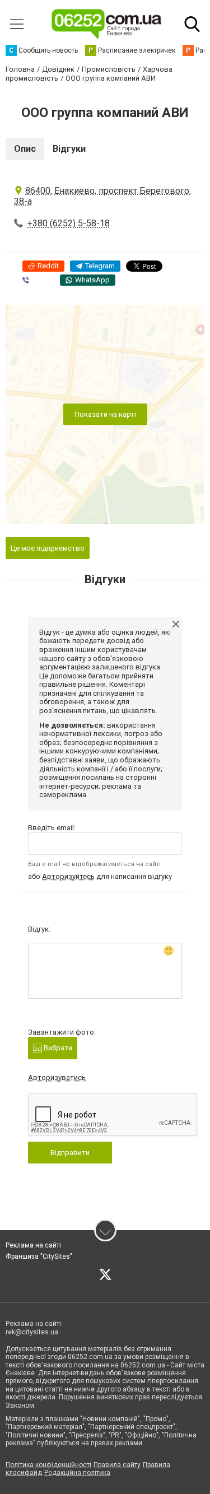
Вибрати (57, 1048)
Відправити (70, 1152)
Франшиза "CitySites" (39, 1256)
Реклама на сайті (33, 1245)
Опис (25, 148)
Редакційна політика (77, 1473)
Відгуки (69, 148)
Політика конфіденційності (48, 1465)
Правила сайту (117, 1465)
